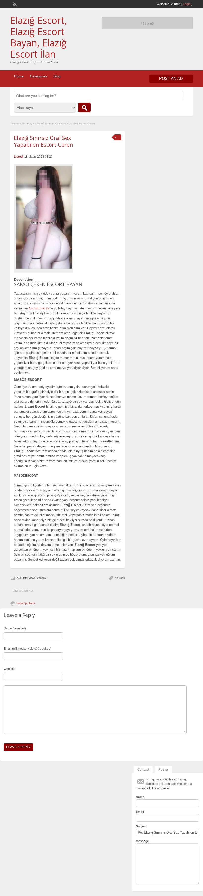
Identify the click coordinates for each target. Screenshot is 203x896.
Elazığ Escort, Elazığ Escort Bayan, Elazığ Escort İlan (38, 37)
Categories (38, 76)
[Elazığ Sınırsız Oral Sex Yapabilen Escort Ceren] (44, 217)
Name (140, 797)
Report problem (25, 603)
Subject (141, 826)
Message (142, 841)
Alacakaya (27, 123)
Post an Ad (171, 78)
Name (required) (15, 628)
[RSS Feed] (14, 4)
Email (140, 812)
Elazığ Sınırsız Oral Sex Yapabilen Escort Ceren (43, 141)
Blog (56, 76)
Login (187, 4)
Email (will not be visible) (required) (27, 648)
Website (9, 669)
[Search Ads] (84, 107)
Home (19, 76)
